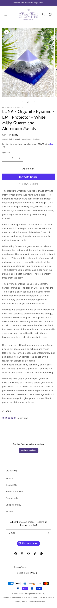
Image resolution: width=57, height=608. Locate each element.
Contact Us (11, 485)
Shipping (18, 139)
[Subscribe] (48, 533)
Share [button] (9, 411)
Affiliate (9, 511)
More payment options (28, 184)
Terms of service (47, 597)
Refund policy (13, 498)
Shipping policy (21, 602)
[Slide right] (35, 102)
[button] (6, 14)
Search (9, 478)
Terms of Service (14, 491)
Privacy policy (31, 597)
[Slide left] (22, 102)
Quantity (6, 152)
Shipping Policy (13, 505)
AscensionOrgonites (27, 594)
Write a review (28, 450)
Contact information (37, 602)
